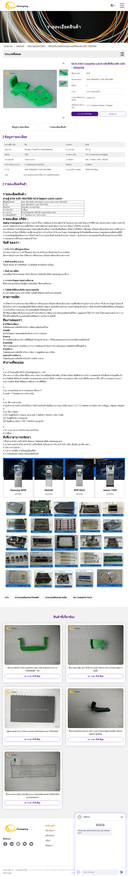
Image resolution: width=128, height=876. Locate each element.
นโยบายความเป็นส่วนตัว (8, 871)
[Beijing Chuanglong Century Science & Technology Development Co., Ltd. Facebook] (5, 843)
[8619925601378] (18, 843)
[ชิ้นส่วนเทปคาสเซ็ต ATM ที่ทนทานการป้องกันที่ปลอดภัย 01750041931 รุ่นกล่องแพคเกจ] (32, 771)
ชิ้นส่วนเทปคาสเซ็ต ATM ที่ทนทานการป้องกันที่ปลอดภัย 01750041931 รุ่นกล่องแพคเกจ (32, 796)
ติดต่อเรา (49, 845)
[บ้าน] (16, 831)
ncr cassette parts (82, 597)
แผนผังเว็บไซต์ (21, 870)
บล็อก (48, 840)
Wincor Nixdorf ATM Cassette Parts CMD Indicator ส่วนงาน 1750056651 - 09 (32, 669)
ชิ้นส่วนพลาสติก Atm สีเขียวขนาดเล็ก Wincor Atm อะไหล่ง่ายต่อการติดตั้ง (96, 669)
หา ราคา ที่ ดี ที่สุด (85, 114)
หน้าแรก (9, 46)
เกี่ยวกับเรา (50, 830)
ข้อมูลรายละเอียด (20, 127)
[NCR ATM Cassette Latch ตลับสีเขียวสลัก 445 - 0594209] (30, 89)
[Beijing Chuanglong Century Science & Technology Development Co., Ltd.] (16, 5)
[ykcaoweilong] (31, 843)
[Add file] (78, 872)
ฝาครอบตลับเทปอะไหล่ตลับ (27, 597)
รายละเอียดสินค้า (57, 127)
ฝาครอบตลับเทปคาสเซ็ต (56, 597)
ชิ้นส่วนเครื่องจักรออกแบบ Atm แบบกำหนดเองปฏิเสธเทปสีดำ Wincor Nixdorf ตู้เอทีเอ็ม (96, 732)
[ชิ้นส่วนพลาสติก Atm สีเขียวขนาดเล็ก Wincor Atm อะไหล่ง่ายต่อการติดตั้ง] (96, 645)
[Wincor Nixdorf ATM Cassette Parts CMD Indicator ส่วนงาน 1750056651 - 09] (32, 645)
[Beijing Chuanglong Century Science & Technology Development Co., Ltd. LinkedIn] (12, 843)
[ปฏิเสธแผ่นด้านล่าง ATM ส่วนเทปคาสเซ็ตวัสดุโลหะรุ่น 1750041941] (32, 708)
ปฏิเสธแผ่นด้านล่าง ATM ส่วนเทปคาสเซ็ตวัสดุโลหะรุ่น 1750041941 (32, 731)
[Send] (122, 872)
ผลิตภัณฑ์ (20, 46)
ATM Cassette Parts (36, 46)
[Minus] (121, 816)
